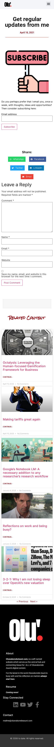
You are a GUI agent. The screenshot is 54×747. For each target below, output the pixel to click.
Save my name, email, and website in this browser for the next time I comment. (23, 275)
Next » (33, 601)
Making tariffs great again (21, 419)
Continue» (7, 377)
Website (5, 260)
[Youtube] (23, 705)
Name (5, 237)
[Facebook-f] (37, 705)
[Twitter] (30, 705)
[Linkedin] (16, 705)
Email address (9, 114)
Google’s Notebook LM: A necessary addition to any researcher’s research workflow (25, 472)
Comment (7, 200)
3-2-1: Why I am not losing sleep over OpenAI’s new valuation (26, 581)
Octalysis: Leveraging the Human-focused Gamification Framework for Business (24, 366)
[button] (48, 3)
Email (5, 248)
